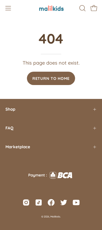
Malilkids (55, 216)
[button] (82, 8)
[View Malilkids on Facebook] (51, 202)
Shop (10, 109)
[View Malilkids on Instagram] (26, 202)
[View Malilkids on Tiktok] (39, 202)
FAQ (9, 128)
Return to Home (51, 78)
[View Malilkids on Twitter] (64, 202)
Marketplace (17, 146)
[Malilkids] (51, 8)
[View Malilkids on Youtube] (76, 202)
